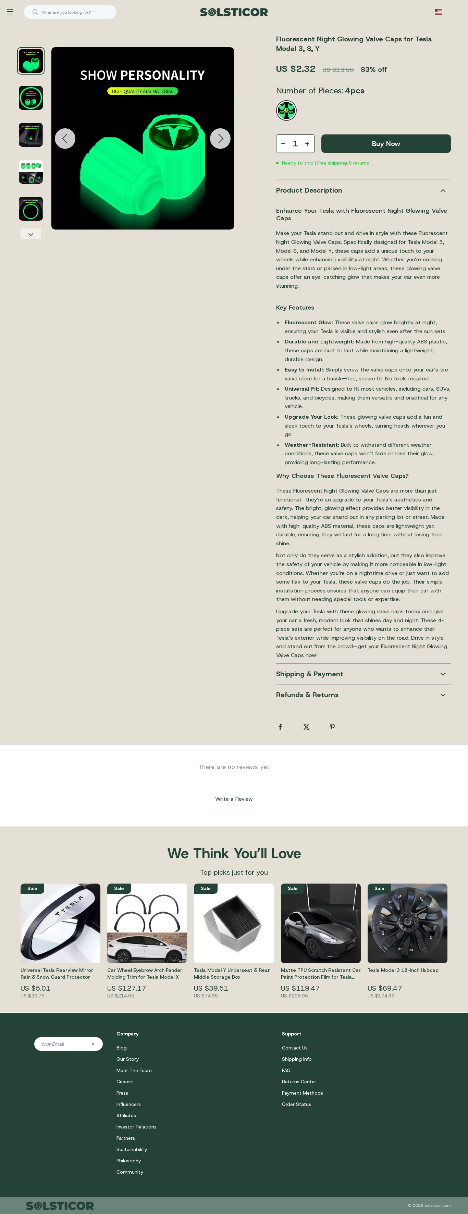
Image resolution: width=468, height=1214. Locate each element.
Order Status (296, 1104)
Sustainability (131, 1149)
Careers (125, 1082)
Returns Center (299, 1082)
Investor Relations (136, 1127)
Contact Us (295, 1048)
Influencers (128, 1104)
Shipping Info (297, 1059)
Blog (121, 1048)
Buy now (386, 143)
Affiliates (126, 1115)
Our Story (127, 1059)
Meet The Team (134, 1070)
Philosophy (128, 1161)
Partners (125, 1138)
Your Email (52, 1044)
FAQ (286, 1070)
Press (122, 1093)
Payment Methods (302, 1093)
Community (129, 1172)
